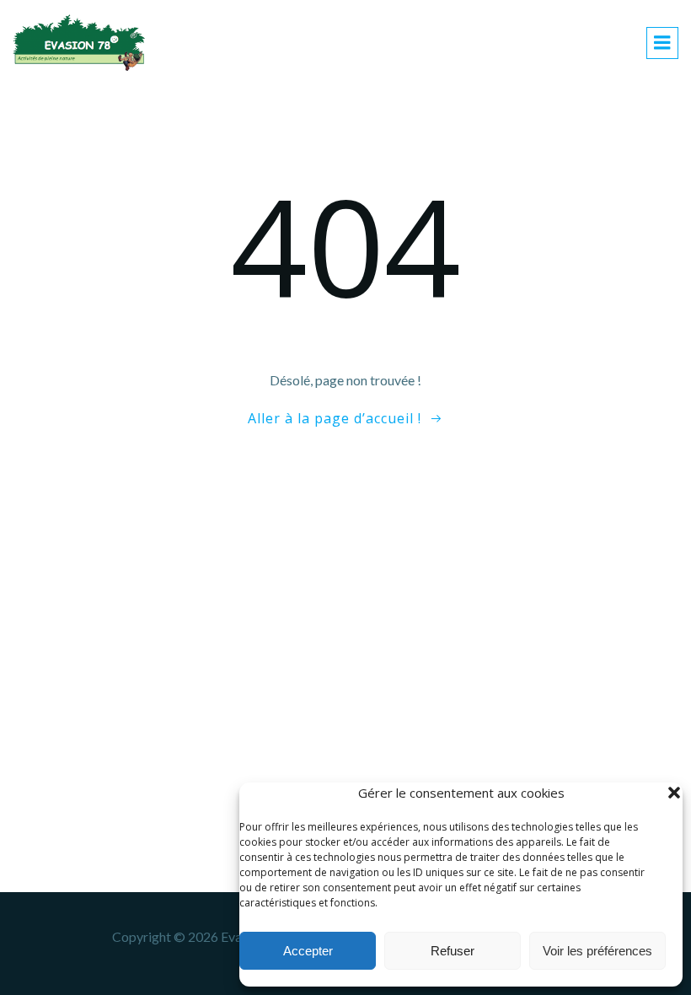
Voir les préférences (597, 951)
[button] (674, 792)
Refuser (452, 951)
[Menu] (662, 43)
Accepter (308, 951)
